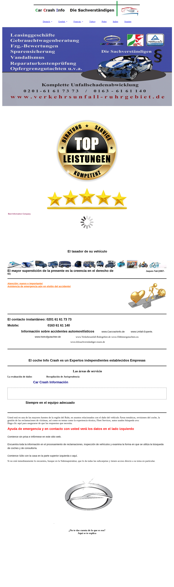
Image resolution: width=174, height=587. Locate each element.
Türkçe (92, 21)
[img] (87, 9)
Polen (104, 21)
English (61, 21)
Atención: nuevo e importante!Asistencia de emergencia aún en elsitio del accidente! (39, 285)
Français (77, 21)
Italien (115, 21)
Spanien (127, 21)
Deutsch (46, 21)
